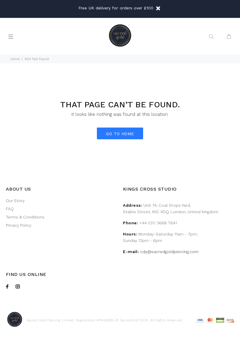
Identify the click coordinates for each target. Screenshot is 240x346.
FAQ (10, 208)
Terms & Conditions (25, 217)
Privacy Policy (18, 225)
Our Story (15, 200)
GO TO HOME (120, 133)
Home (15, 59)
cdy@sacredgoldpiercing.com (169, 251)
